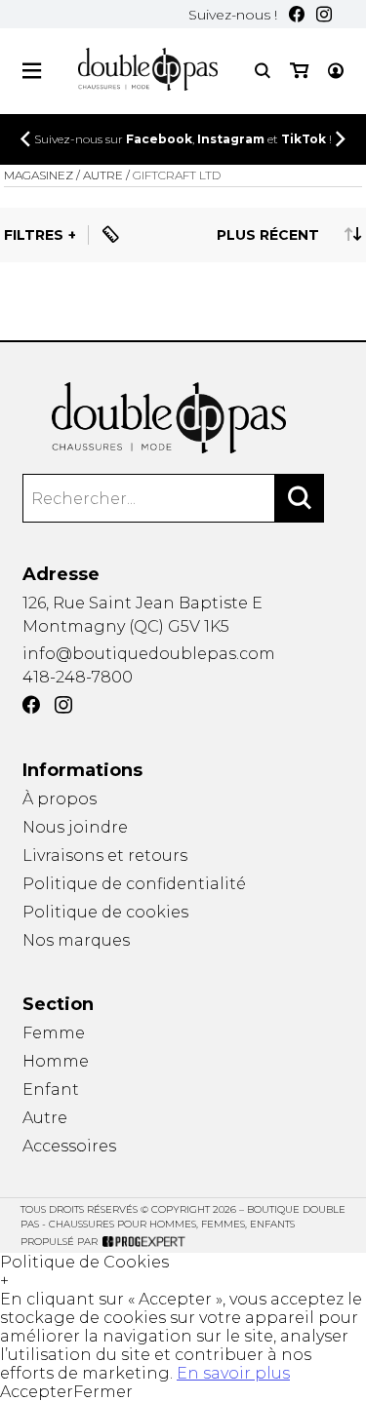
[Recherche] (262, 70)
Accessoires (69, 1146)
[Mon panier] (299, 70)
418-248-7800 (77, 677)
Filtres (33, 235)
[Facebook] (297, 14)
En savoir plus (233, 1373)
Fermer (103, 1391)
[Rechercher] (299, 498)
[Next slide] (341, 139)
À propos (59, 799)
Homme (55, 1061)
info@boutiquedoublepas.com (148, 653)
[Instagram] (324, 14)
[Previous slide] (25, 139)
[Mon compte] (336, 70)
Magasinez (38, 175)
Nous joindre (75, 827)
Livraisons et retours (104, 855)
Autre (44, 1118)
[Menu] (31, 70)
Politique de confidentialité (134, 884)
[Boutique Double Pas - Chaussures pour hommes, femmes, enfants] (182, 418)
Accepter (36, 1391)
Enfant (50, 1089)
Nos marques (76, 940)
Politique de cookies (105, 912)
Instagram (230, 139)
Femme (53, 1033)
